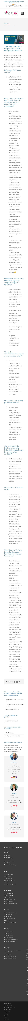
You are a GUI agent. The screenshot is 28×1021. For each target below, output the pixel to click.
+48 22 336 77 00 (8, 897)
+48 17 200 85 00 (8, 955)
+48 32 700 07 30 (8, 935)
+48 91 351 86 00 (8, 916)
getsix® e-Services (10, 5)
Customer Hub (18, 5)
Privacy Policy (7, 1009)
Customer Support (9, 6)
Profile (9, 1003)
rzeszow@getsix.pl (12, 958)
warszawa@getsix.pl (12, 903)
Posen (19, 829)
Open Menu (22, 13)
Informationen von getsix (12, 721)
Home (5, 1003)
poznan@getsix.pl (12, 884)
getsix (6, 1015)
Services (6, 1005)
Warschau (14, 773)
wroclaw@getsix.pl (12, 864)
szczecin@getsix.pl (12, 922)
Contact (13, 1007)
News (15, 6)
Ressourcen (20, 6)
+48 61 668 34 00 (8, 878)
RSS (15, 4)
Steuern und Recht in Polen (12, 709)
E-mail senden (16, 769)
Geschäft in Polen (10, 732)
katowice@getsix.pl (12, 941)
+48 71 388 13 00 (8, 859)
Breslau (20, 802)
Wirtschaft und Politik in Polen (13, 736)
